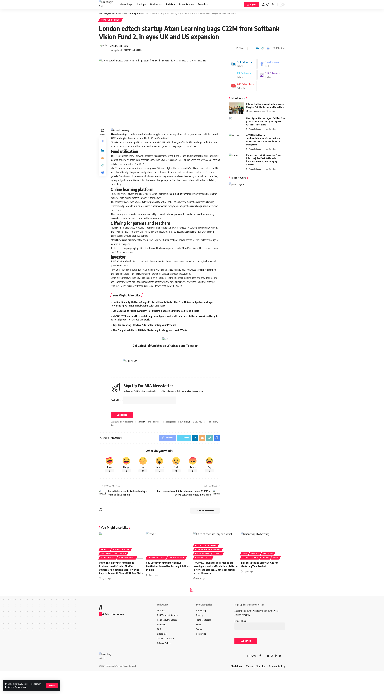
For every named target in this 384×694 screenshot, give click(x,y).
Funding (116, 549)
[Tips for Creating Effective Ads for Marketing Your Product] (263, 545)
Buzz (245, 553)
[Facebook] (271, 64)
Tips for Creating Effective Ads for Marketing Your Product (144, 324)
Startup (217, 553)
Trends (265, 557)
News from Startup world (113, 553)
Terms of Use (20, 687)
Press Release (255, 111)
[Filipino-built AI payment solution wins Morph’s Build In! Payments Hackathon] (236, 108)
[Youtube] (243, 86)
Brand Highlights (156, 557)
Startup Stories (110, 20)
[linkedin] (243, 64)
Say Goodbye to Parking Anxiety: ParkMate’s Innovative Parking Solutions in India (156, 310)
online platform (179, 193)
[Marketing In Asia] (107, 4)
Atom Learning (119, 134)
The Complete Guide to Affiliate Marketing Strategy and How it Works (150, 330)
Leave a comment (206, 510)
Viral (275, 557)
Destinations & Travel (205, 545)
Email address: (117, 400)
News (126, 549)
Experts (105, 549)
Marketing (268, 553)
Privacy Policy (188, 422)
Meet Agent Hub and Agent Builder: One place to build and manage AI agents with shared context (265, 121)
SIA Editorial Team (119, 45)
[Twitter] (243, 75)
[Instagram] (271, 75)
